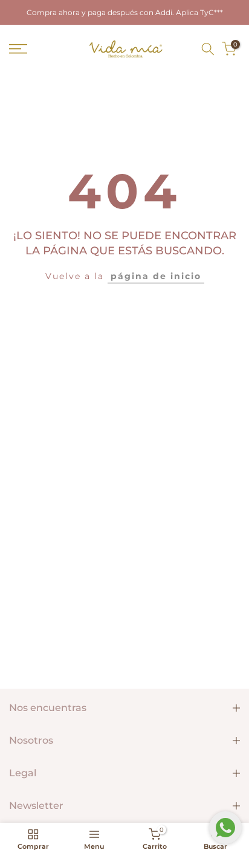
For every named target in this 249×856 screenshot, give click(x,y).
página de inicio (156, 276)
